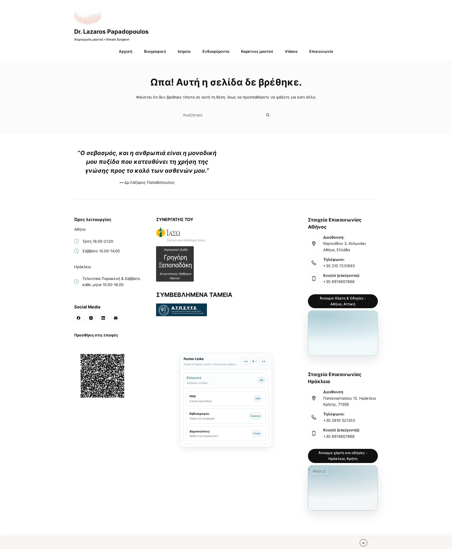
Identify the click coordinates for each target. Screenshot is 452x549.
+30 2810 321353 (339, 420)
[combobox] (221, 115)
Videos (291, 51)
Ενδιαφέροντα (215, 51)
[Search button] (268, 115)
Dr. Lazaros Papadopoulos (111, 31)
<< (246, 361)
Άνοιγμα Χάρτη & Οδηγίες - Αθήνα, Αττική (343, 301)
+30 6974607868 (339, 281)
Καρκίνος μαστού (257, 51)
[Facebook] (78, 318)
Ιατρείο (184, 51)
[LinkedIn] (103, 318)
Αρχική (125, 51)
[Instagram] (91, 318)
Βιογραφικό (155, 51)
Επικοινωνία (321, 51)
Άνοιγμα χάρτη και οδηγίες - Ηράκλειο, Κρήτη (343, 456)
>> (264, 361)
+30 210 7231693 (339, 265)
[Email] (115, 318)
